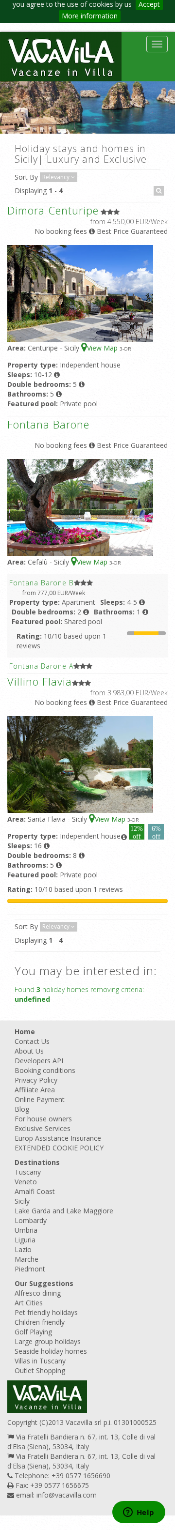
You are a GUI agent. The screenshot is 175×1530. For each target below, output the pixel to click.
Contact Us (32, 1041)
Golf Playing (33, 1331)
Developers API (39, 1060)
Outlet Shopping (40, 1370)
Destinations (37, 1162)
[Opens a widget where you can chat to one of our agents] (138, 1513)
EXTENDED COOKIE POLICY (59, 1147)
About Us (29, 1051)
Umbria (26, 1230)
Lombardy (31, 1220)
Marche (26, 1259)
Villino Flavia (39, 681)
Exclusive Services (42, 1128)
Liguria (25, 1239)
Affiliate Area (35, 1089)
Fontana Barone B (41, 582)
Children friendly (40, 1322)
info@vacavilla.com (66, 1494)
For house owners (43, 1118)
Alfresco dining (38, 1293)
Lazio (23, 1249)
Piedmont (30, 1268)
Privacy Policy (36, 1080)
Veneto (26, 1181)
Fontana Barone (48, 424)
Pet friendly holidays (46, 1312)
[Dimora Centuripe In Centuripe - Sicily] (80, 292)
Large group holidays (48, 1341)
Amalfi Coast (35, 1191)
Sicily (22, 1201)
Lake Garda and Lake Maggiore (64, 1210)
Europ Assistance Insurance (58, 1138)
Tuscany (28, 1172)
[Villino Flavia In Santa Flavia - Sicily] (80, 763)
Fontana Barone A (41, 666)
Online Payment (40, 1099)
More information (90, 15)
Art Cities (29, 1302)
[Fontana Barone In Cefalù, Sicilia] (80, 506)
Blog (22, 1109)
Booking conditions (45, 1070)
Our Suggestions (44, 1283)
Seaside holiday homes (51, 1351)
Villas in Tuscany (40, 1360)
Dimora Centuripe (53, 210)
